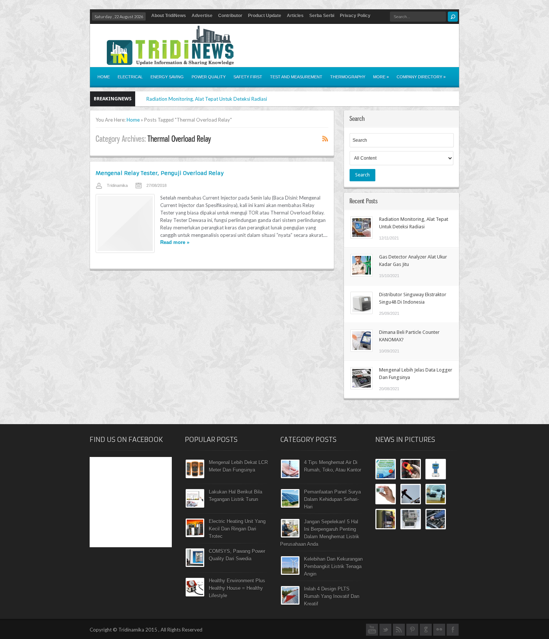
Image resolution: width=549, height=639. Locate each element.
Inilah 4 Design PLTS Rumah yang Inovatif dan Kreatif (331, 596)
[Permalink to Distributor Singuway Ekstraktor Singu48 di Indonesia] (361, 312)
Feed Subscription (325, 138)
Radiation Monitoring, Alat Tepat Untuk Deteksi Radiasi (206, 99)
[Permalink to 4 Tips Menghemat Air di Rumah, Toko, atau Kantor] (290, 476)
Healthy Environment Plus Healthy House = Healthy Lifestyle (237, 588)
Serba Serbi (321, 15)
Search (362, 175)
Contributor (230, 15)
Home (103, 77)
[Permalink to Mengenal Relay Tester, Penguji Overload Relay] (125, 223)
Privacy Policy (355, 15)
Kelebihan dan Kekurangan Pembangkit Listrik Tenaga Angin (333, 566)
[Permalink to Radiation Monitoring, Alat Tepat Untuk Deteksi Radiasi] (361, 237)
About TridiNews (168, 15)
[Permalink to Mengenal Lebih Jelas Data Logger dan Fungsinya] (361, 388)
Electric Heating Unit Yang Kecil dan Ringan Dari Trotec (237, 529)
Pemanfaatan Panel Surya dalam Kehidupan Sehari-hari (332, 499)
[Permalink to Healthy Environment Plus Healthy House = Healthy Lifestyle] (195, 595)
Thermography (347, 77)
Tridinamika (117, 185)
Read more (174, 242)
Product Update (264, 15)
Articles (295, 15)
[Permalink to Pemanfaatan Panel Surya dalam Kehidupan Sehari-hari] (290, 506)
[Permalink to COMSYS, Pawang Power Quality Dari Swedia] (195, 565)
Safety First (247, 77)
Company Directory (421, 77)
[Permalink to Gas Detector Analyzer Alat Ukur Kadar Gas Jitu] (361, 275)
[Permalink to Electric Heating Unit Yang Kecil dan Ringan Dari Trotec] (195, 535)
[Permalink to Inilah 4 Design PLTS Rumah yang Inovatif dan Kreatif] (290, 603)
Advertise (202, 15)
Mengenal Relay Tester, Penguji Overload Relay (160, 173)
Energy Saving (167, 77)
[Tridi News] (170, 60)
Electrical (130, 77)
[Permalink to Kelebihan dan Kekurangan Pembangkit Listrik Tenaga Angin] (290, 573)
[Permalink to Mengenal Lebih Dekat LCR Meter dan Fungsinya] (195, 476)
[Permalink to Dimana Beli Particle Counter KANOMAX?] (361, 350)
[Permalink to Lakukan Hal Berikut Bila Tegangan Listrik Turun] (195, 506)
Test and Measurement (296, 77)
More (381, 77)
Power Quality (209, 77)
